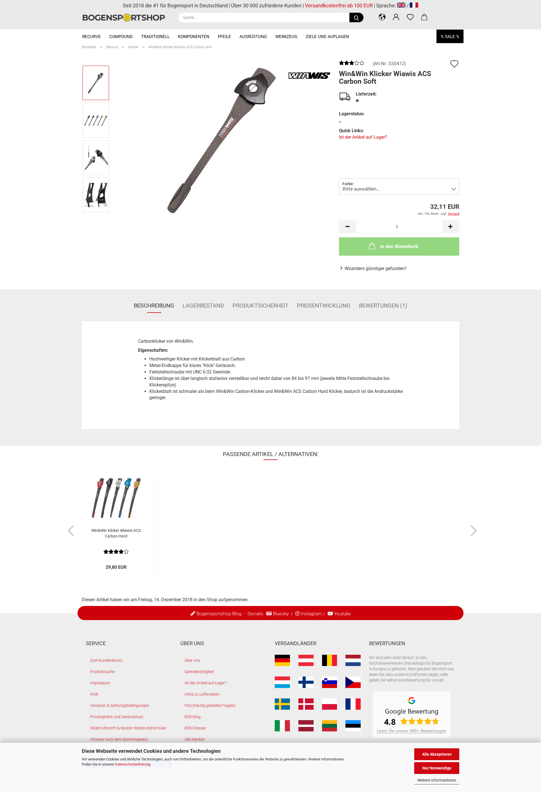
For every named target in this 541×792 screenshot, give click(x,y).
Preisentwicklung (324, 305)
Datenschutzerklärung (132, 764)
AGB (94, 694)
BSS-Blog (193, 716)
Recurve (91, 36)
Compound (121, 36)
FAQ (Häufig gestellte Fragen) (210, 705)
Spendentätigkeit (199, 671)
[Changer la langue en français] (414, 5)
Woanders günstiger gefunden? (376, 268)
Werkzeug (286, 36)
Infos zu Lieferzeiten (202, 694)
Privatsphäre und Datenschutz (116, 716)
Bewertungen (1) (383, 305)
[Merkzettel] (410, 17)
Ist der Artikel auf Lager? (363, 137)
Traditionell (155, 36)
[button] (382, 17)
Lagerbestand (203, 305)
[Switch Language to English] (401, 5)
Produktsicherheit (260, 305)
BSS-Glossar (195, 728)
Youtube (342, 613)
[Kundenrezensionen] (351, 65)
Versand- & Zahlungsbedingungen (119, 705)
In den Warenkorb (399, 246)
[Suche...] (356, 17)
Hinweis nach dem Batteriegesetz (119, 739)
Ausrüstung (253, 36)
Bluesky (281, 613)
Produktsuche (102, 671)
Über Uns (192, 660)
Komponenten (193, 36)
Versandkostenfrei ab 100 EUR (339, 5)
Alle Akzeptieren (437, 754)
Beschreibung (154, 305)
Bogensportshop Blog (218, 613)
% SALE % (450, 36)
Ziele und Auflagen (327, 36)
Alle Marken (195, 739)
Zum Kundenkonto (106, 660)
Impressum (100, 683)
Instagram (311, 613)
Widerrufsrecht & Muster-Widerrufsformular (128, 728)
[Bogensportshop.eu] (126, 18)
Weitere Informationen (436, 780)
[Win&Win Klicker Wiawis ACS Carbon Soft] (222, 138)
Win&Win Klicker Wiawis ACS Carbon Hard (116, 533)
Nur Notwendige (436, 768)
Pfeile (224, 36)
